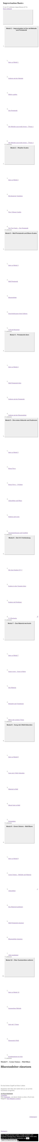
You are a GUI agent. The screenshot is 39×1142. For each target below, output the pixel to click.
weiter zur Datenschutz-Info (9, 1140)
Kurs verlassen (7, 9)
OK (28, 1138)
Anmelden (4, 1095)
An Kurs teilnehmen (7, 1093)
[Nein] (18, 1140)
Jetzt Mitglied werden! (13, 1098)
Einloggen (7, 1097)
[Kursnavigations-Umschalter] (18, 17)
